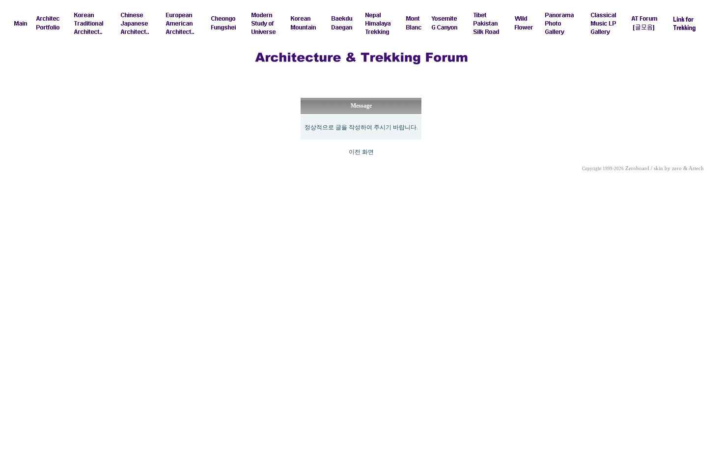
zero (677, 168)
